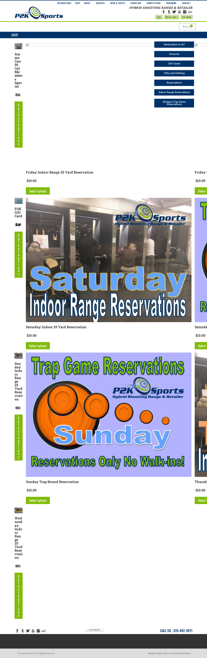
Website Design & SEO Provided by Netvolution (169, 653)
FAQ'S (159, 17)
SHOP (77, 3)
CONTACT (186, 3)
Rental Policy (171, 17)
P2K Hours (186, 17)
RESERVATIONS (64, 3)
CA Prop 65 (94, 630)
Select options (18, 124)
